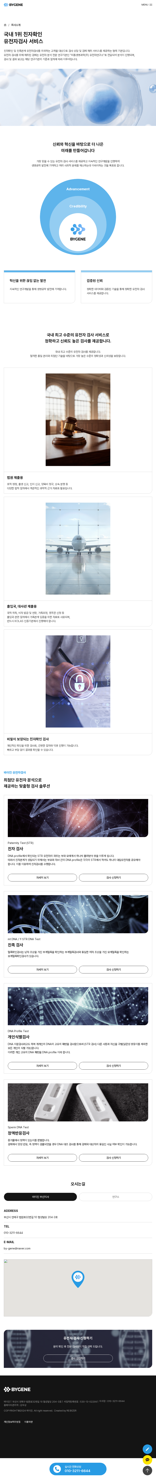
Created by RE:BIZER (65, 1410)
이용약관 (28, 1421)
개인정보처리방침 (12, 1421)
